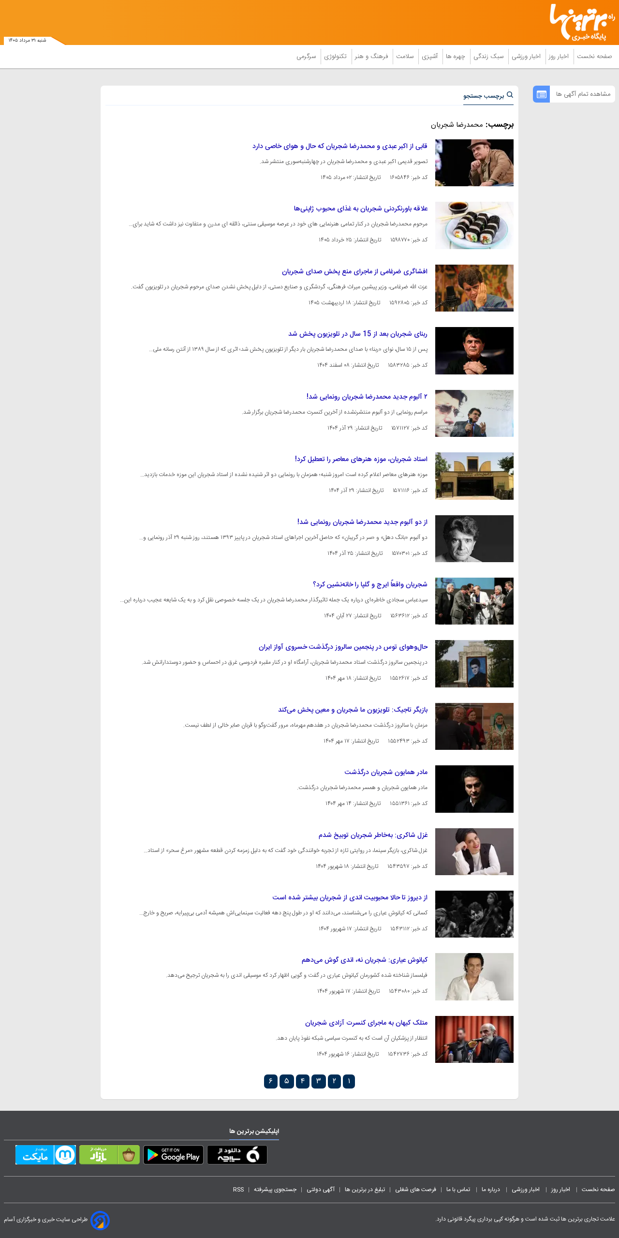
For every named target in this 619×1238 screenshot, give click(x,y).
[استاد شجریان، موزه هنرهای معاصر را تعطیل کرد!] (474, 475)
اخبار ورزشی (527, 56)
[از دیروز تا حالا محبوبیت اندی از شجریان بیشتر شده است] (474, 914)
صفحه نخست (594, 56)
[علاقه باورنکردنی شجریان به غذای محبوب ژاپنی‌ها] (474, 225)
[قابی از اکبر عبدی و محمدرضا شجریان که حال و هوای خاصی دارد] (474, 162)
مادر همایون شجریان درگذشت (386, 772)
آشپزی (431, 56)
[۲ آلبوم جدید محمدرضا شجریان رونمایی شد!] (474, 413)
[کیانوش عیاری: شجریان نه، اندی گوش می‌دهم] (474, 976)
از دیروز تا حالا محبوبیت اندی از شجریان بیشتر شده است (350, 898)
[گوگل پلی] (173, 1156)
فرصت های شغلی (415, 1189)
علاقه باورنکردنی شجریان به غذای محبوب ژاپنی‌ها (360, 209)
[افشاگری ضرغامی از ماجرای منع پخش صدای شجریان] (474, 288)
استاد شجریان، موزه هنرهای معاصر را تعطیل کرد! (361, 459)
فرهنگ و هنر (372, 56)
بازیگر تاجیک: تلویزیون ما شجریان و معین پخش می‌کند (352, 710)
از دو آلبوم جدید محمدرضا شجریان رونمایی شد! (362, 522)
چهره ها (456, 56)
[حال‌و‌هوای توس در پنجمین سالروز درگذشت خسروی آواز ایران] (474, 663)
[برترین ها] (578, 22)
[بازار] (109, 1156)
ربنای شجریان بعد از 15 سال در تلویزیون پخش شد (357, 334)
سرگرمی (307, 56)
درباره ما (491, 1189)
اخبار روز (560, 56)
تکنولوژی (336, 56)
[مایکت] (45, 1156)
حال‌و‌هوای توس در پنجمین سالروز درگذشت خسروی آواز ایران (343, 647)
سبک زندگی (489, 56)
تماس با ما (459, 1189)
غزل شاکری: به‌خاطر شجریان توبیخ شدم (373, 835)
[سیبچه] (237, 1156)
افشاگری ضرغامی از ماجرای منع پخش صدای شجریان (354, 272)
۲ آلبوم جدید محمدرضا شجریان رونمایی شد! (367, 397)
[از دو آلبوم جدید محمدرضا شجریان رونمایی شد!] (474, 538)
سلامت (405, 56)
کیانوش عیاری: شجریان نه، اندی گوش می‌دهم (364, 960)
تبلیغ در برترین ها (365, 1189)
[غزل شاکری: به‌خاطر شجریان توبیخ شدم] (474, 851)
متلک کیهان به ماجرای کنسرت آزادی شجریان (366, 1023)
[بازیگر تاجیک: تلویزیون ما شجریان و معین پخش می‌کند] (474, 726)
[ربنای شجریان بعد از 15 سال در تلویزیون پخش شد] (474, 350)
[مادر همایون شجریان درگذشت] (474, 788)
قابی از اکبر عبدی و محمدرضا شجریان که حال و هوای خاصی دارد (339, 146)
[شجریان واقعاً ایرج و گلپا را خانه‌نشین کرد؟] (474, 601)
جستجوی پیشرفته (275, 1189)
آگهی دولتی (321, 1189)
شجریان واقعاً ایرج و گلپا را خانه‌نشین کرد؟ (370, 585)
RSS (238, 1189)
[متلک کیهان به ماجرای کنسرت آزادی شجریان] (474, 1039)
